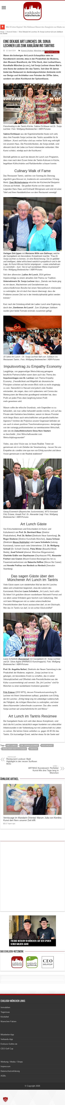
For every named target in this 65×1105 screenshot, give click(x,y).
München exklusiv (41, 50)
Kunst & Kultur (12, 32)
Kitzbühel (5, 1017)
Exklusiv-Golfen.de (9, 1044)
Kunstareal (24, 659)
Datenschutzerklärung (10, 1071)
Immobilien (5, 1007)
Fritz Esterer (9, 692)
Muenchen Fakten (8, 1021)
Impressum (5, 1066)
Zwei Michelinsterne (18, 182)
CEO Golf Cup (7, 1048)
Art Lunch (12, 745)
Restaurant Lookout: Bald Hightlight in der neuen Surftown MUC (21, 760)
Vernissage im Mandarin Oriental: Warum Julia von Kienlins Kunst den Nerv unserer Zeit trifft (32, 819)
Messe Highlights (21, 542)
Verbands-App (7, 1039)
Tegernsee (5, 1012)
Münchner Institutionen (14, 749)
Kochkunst (47, 745)
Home (2, 32)
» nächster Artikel (52, 52)
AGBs (3, 1076)
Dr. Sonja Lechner (29, 745)
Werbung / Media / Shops (12, 1062)
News (51, 50)
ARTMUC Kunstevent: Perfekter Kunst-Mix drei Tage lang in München (43, 769)
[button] (5, 1099)
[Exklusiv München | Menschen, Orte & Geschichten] (32, 10)
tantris (33, 749)
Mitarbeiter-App (7, 1034)
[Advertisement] (32, 876)
